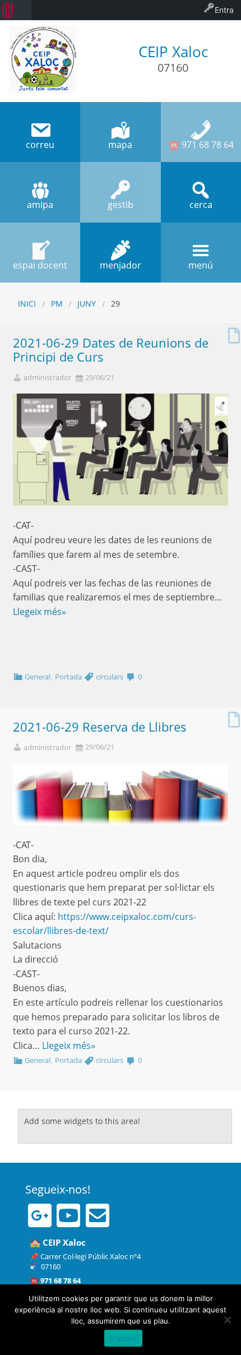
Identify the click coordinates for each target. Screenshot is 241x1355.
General (37, 677)
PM (57, 303)
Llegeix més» (39, 611)
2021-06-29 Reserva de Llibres (100, 727)
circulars (109, 677)
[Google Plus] (40, 1215)
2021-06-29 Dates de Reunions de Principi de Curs (110, 350)
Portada (68, 677)
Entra (224, 10)
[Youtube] (68, 1215)
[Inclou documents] (234, 332)
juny (86, 303)
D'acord (123, 1338)
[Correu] (97, 1215)
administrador (47, 377)
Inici (27, 303)
